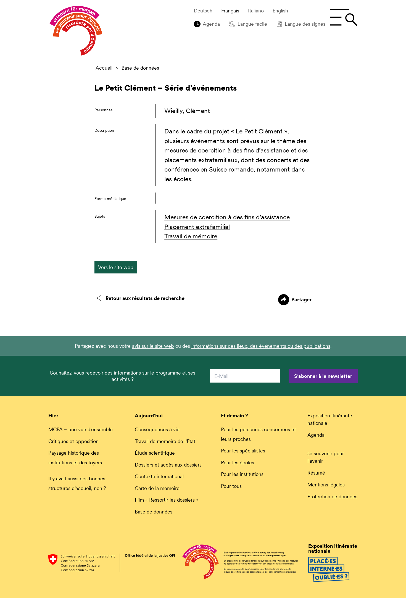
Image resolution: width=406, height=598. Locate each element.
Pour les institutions (242, 474)
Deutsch (203, 10)
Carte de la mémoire (157, 488)
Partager (301, 299)
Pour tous (231, 486)
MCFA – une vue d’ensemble (80, 429)
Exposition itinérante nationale (329, 419)
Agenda (211, 24)
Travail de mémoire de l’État (165, 441)
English (280, 10)
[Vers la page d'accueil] (76, 32)
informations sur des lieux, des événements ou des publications (260, 346)
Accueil (104, 67)
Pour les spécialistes (243, 451)
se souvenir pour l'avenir (325, 457)
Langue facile (252, 24)
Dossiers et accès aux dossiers (168, 465)
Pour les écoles (237, 462)
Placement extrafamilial (197, 227)
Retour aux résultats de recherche (145, 298)
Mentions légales (326, 485)
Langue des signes (305, 24)
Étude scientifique (155, 453)
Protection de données (332, 496)
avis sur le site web (153, 346)
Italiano (256, 10)
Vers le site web (115, 267)
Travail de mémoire (190, 236)
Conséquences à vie (157, 429)
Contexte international (159, 476)
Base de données (140, 67)
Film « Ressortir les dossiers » (167, 500)
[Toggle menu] (344, 17)
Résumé (316, 473)
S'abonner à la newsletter (323, 376)
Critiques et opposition (73, 441)
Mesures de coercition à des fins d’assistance (227, 217)
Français (230, 10)
